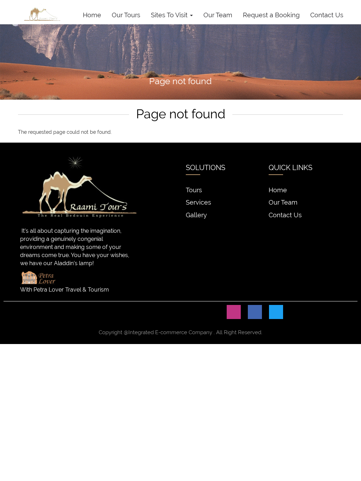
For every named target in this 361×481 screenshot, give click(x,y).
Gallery (196, 215)
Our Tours (126, 15)
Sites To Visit (170, 15)
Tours (194, 190)
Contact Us (326, 15)
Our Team (217, 15)
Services (198, 202)
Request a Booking (271, 15)
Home (92, 15)
